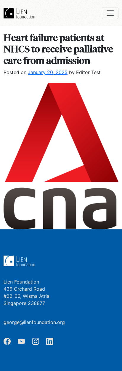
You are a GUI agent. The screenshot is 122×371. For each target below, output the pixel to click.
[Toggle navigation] (110, 13)
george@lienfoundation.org (34, 322)
